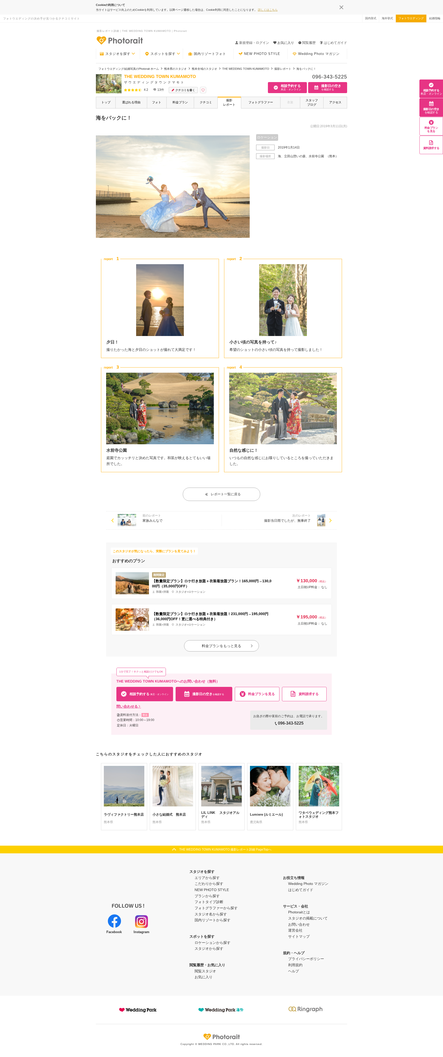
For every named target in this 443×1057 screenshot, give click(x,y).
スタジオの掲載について (308, 918)
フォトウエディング (411, 18)
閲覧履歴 (309, 43)
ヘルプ (293, 971)
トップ (105, 102)
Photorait (221, 1036)
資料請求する (431, 148)
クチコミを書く (185, 90)
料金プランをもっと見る (221, 646)
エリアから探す (207, 878)
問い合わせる (127, 706)
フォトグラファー (260, 102)
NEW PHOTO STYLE (262, 54)
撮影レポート (229, 102)
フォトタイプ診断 (209, 902)
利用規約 (295, 965)
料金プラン (180, 102)
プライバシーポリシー (306, 959)
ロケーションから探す (212, 943)
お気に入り (204, 977)
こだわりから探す (209, 884)
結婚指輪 (434, 18)
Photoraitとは (299, 912)
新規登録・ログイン (254, 43)
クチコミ (206, 102)
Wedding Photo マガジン (319, 54)
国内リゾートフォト (210, 54)
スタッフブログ (312, 102)
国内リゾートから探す (212, 920)
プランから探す (207, 896)
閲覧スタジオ (205, 971)
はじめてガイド (335, 43)
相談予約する (431, 92)
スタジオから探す (209, 948)
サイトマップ (299, 936)
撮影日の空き (431, 110)
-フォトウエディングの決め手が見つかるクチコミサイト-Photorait (119, 40)
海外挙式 (387, 18)
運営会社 (295, 930)
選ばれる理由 (131, 102)
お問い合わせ (299, 924)
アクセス (335, 102)
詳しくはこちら (268, 9)
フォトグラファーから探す (216, 908)
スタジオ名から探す (211, 914)
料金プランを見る (431, 129)
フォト (156, 102)
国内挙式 (370, 18)
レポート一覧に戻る (226, 494)
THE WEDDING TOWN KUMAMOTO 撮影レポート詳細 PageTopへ (225, 849)
